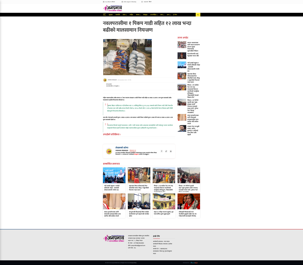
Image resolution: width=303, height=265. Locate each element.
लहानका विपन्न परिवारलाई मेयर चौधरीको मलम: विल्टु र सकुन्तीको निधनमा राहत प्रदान (193, 78)
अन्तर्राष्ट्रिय (153, 15)
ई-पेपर (175, 15)
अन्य (168, 15)
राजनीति (117, 15)
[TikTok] (166, 151)
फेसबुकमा (136, 154)
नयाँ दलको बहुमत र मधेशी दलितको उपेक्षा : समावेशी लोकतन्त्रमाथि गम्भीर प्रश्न (111, 187)
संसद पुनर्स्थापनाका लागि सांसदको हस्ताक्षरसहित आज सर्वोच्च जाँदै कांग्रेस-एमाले (193, 119)
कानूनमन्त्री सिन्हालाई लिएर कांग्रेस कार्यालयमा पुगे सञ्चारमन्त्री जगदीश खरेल (139, 214)
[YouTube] (170, 151)
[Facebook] (161, 151)
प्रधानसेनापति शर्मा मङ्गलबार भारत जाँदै (193, 54)
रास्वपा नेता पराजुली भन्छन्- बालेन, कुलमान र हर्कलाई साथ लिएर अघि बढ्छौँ (193, 130)
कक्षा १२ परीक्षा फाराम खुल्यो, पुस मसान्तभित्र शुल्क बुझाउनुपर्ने (163, 213)
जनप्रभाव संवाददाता (112, 80)
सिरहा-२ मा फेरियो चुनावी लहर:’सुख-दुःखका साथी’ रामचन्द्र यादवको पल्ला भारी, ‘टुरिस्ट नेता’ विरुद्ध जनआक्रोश (192, 106)
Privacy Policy (133, 263)
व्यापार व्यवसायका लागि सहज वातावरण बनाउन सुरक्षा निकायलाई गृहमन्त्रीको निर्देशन (193, 46)
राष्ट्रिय (131, 15)
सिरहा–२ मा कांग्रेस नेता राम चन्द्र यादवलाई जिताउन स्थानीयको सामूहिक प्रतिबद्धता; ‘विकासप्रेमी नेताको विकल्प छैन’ (193, 91)
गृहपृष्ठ (111, 15)
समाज (137, 15)
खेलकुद (145, 15)
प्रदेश (124, 15)
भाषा (161, 15)
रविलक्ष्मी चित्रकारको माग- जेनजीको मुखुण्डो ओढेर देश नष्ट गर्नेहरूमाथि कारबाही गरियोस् (187, 214)
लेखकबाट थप (133, 150)
